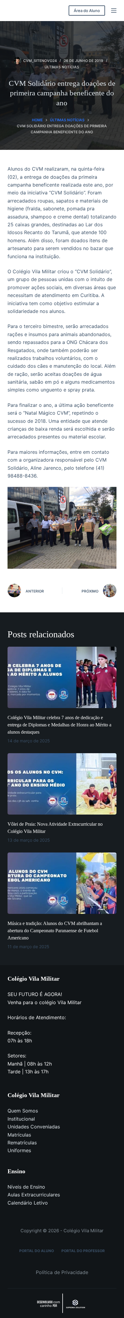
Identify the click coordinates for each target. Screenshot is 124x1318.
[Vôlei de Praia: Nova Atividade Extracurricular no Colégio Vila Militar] (62, 784)
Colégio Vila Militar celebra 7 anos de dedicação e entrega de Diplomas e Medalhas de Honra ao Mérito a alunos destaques (59, 725)
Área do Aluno (87, 10)
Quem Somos (23, 1111)
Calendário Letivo (28, 1203)
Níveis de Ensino (26, 1187)
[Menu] (113, 10)
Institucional (21, 1119)
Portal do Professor (83, 1250)
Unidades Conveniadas (34, 1127)
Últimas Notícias (62, 67)
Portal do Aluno (36, 1250)
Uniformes (19, 1150)
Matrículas (19, 1135)
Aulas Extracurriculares (34, 1195)
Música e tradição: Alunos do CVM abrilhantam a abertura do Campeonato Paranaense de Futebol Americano (55, 930)
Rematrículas (22, 1143)
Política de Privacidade (62, 1272)
